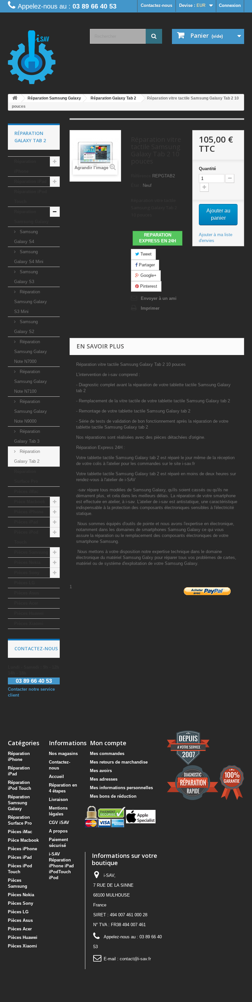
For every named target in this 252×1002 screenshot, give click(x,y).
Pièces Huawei (29, 613)
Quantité (207, 168)
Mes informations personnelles (121, 787)
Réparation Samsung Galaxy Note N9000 (30, 411)
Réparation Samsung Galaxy (31, 216)
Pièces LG (24, 582)
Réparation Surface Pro (26, 476)
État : (136, 185)
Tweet (145, 254)
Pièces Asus (26, 592)
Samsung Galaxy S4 (26, 236)
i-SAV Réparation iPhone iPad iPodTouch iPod (61, 866)
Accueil (56, 776)
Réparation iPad (30, 181)
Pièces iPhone (28, 511)
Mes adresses (103, 779)
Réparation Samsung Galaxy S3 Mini (30, 301)
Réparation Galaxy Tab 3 (27, 436)
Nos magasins (63, 753)
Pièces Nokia (27, 562)
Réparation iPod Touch (30, 196)
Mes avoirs (101, 770)
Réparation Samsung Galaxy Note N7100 (30, 381)
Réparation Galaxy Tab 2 (27, 456)
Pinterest (148, 286)
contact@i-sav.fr (135, 958)
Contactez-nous (156, 5)
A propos (58, 831)
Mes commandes (107, 753)
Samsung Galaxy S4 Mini (28, 256)
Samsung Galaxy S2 (26, 326)
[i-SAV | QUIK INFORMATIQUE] (44, 55)
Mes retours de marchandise (119, 762)
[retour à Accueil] (15, 98)
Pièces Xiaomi (28, 623)
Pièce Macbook (29, 501)
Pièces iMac (26, 491)
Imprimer (150, 308)
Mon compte (108, 743)
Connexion (230, 5)
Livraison (58, 799)
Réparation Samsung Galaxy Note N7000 (30, 351)
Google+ (148, 275)
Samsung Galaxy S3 (26, 276)
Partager (146, 264)
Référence (141, 175)
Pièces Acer (26, 603)
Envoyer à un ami (159, 298)
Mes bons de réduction (113, 796)
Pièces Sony (26, 572)
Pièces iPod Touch (26, 537)
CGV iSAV (59, 822)
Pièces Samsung (31, 552)
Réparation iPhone (25, 166)
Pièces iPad (26, 522)
